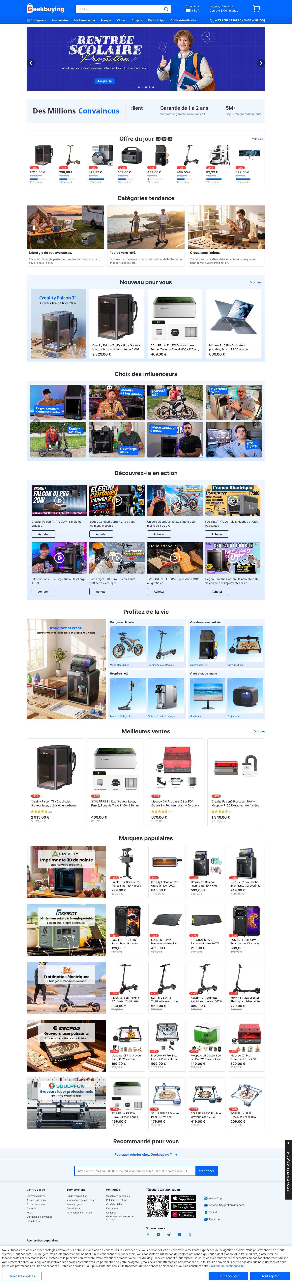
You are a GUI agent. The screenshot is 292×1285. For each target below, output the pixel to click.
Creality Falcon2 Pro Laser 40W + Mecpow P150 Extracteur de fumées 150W (235, 803)
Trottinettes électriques (161, 664)
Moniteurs (195, 716)
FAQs (30, 1212)
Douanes (111, 1212)
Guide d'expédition (77, 1196)
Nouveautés (60, 20)
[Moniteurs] (207, 695)
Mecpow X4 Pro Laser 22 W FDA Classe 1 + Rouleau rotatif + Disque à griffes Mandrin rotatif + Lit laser (175, 803)
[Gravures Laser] (245, 644)
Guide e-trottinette (183, 20)
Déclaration (112, 1208)
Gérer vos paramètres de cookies (119, 1218)
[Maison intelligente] (128, 695)
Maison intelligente (120, 716)
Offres (121, 20)
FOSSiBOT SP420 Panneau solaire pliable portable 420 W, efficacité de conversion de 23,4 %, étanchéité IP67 (166, 941)
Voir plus (257, 138)
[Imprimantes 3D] (207, 644)
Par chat (214, 1219)
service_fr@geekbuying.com (226, 1205)
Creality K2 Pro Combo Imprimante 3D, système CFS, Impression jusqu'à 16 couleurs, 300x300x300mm (245, 883)
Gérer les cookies (22, 1276)
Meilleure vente (84, 20)
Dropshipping (74, 1208)
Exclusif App (156, 20)
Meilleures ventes (146, 731)
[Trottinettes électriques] (166, 644)
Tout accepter (228, 1276)
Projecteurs (233, 716)
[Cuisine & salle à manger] (166, 695)
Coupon (137, 20)
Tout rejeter (270, 1276)
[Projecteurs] (245, 695)
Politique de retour (116, 1200)
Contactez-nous (36, 1204)
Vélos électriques (119, 664)
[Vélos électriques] (128, 644)
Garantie (31, 1208)
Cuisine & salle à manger (161, 716)
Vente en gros (74, 1204)
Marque (106, 20)
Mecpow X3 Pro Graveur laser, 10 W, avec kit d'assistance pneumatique (126, 1057)
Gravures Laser (235, 664)
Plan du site (33, 1221)
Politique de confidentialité (226, 1266)
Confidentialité (114, 1204)
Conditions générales (118, 1196)
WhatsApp (215, 1198)
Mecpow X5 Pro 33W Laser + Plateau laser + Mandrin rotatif (165, 1057)
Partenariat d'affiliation (79, 1212)
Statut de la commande (39, 1216)
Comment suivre (36, 1196)
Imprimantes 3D (198, 664)
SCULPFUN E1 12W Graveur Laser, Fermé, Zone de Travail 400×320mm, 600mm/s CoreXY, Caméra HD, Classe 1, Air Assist (175, 347)
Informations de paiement (81, 1200)
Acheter (43, 534)
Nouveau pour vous (146, 282)
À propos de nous (36, 1200)
